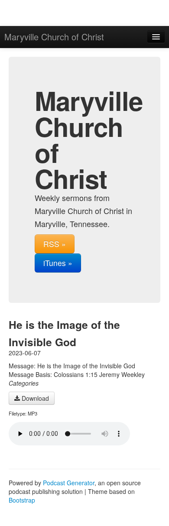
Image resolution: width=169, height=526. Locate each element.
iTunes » (57, 262)
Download (34, 398)
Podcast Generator (68, 482)
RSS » (54, 243)
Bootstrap (22, 500)
